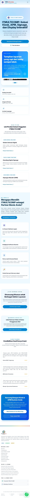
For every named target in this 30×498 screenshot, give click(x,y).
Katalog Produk (4, 453)
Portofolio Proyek (4, 456)
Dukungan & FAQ (4, 457)
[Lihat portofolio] (24, 74)
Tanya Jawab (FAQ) (15, 416)
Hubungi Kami (4, 461)
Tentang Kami (4, 450)
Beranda (3, 448)
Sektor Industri (4, 454)
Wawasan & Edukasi (5, 459)
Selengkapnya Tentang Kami (9, 217)
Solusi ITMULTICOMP (5, 451)
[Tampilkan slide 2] (15, 82)
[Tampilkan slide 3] (17, 82)
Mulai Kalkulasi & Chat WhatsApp (15, 411)
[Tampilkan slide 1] (12, 82)
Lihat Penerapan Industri (15, 306)
